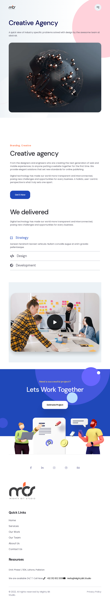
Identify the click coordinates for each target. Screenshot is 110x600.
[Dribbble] (66, 467)
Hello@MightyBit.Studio (78, 578)
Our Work (14, 531)
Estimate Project (55, 404)
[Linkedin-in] (42, 467)
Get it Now (20, 194)
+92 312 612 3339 (54, 578)
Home (12, 520)
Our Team (15, 537)
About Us (14, 543)
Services (14, 526)
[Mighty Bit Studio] (12, 7)
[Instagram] (54, 467)
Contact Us (15, 549)
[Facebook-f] (30, 467)
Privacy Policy (94, 591)
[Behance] (78, 467)
